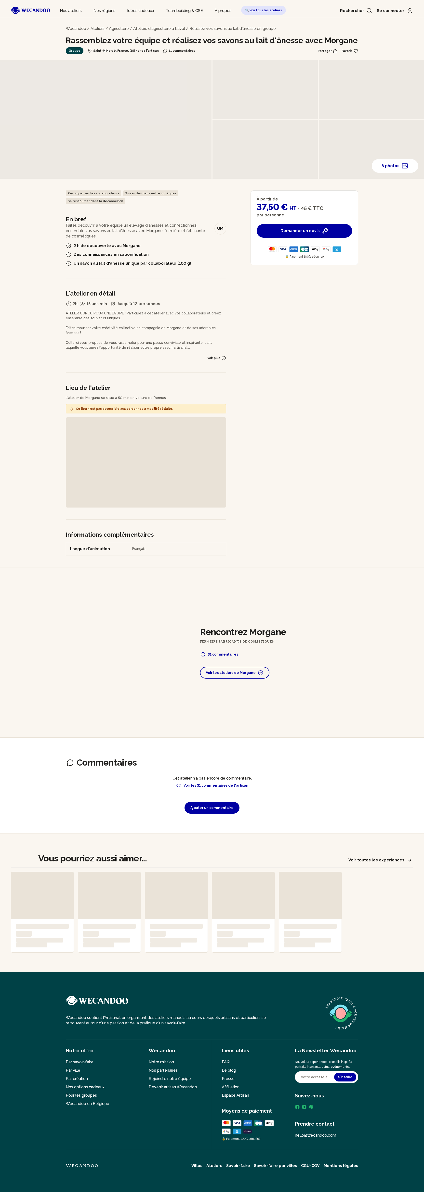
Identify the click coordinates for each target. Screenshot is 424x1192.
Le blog (229, 1070)
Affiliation (230, 1087)
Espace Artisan (235, 1095)
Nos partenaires (163, 1070)
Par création (77, 1078)
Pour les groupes (81, 1095)
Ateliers (98, 28)
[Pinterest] (311, 1107)
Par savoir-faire (79, 1062)
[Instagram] (304, 1107)
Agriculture (119, 28)
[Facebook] (297, 1107)
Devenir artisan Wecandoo (173, 1087)
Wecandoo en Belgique (87, 1103)
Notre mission (161, 1062)
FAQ (226, 1062)
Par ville (73, 1070)
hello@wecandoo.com (315, 1135)
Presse (228, 1078)
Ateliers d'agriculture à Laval (159, 28)
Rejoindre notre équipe (170, 1078)
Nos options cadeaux (85, 1087)
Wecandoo (76, 28)
